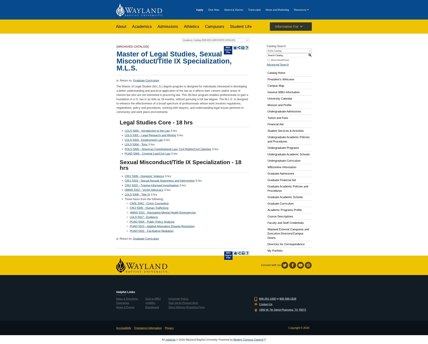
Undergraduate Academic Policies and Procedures (289, 139)
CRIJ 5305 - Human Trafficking (149, 208)
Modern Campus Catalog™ (249, 339)
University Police (178, 298)
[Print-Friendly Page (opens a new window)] (243, 47)
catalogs (171, 339)
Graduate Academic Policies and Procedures (288, 188)
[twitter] (284, 265)
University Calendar (280, 98)
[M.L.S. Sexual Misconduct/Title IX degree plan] (228, 50)
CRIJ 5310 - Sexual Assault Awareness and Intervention (160, 180)
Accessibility (123, 328)
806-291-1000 (267, 298)
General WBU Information (284, 92)
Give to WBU (153, 298)
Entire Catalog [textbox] (274, 51)
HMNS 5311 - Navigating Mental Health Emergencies (163, 212)
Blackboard (152, 307)
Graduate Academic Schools (285, 197)
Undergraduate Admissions (284, 111)
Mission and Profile (279, 105)
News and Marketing (277, 10)
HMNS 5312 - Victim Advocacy (144, 190)
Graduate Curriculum (146, 80)
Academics (142, 27)
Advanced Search (278, 64)
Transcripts (254, 10)
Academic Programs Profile (285, 210)
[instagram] (308, 265)
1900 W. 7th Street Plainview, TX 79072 (282, 309)
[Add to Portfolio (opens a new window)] (235, 47)
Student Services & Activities (286, 130)
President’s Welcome (281, 79)
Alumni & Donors (233, 10)
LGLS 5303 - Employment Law (144, 140)
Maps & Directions (127, 298)
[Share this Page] (239, 47)
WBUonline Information (282, 167)
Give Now (213, 10)
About (121, 27)
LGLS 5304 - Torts (136, 144)
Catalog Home (276, 72)
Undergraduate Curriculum (284, 160)
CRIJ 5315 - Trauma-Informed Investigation (152, 185)
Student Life (241, 27)
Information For (286, 26)
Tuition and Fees (278, 118)
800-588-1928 (288, 298)
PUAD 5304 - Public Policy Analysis (152, 221)
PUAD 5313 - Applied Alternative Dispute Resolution (162, 226)
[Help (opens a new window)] (247, 47)
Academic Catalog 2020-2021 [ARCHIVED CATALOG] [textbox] (209, 40)
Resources (300, 10)
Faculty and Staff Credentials (286, 222)
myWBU (150, 303)
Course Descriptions (280, 216)
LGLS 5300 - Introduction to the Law (147, 130)
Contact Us (265, 304)
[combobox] (215, 40)
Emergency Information (148, 328)
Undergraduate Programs (283, 147)
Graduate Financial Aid (282, 180)
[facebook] (292, 265)
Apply (199, 10)
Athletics (191, 27)
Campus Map (276, 85)
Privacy (169, 328)
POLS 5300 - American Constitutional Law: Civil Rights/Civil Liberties (168, 149)
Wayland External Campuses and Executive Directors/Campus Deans (288, 233)
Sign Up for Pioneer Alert (183, 303)
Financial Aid (275, 124)
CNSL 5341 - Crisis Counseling (149, 203)
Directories (122, 303)
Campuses (214, 27)
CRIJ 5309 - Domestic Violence (144, 176)
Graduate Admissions (281, 173)
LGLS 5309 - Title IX (137, 194)
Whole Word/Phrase (280, 60)
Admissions (167, 27)
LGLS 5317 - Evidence (144, 217)
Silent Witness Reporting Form (186, 307)
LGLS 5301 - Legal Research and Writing (150, 135)
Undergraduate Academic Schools (289, 154)
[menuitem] (199, 10)
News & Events (125, 307)
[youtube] (300, 265)
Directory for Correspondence (286, 244)
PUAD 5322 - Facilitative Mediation (151, 231)
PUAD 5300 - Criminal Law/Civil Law (147, 153)
